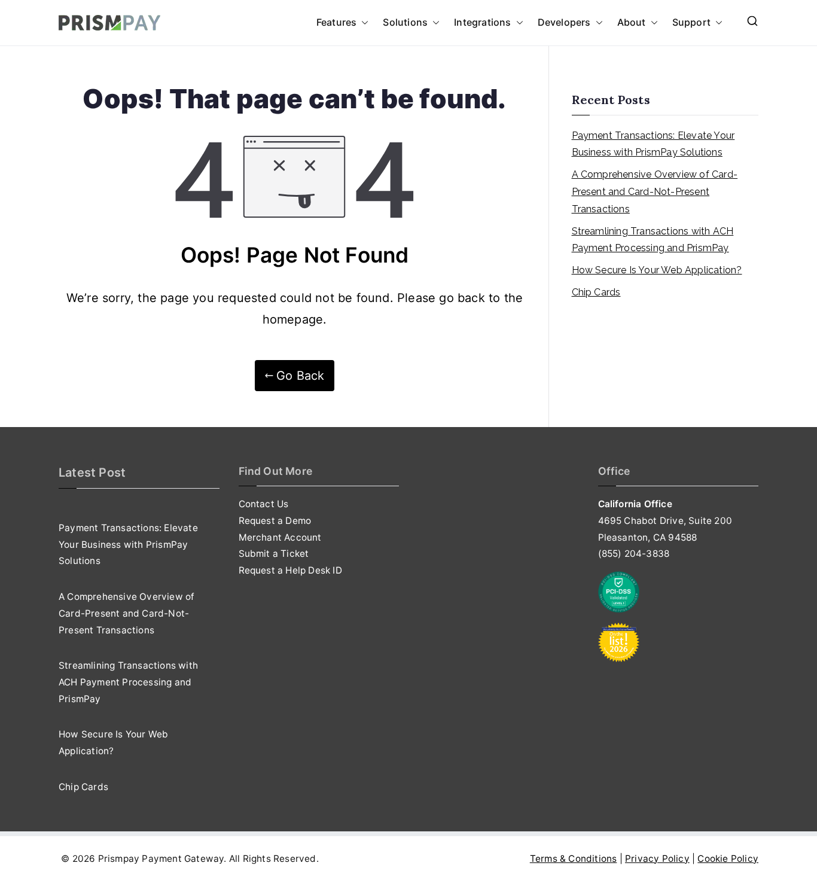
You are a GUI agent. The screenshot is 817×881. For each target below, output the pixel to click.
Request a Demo (275, 520)
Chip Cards (596, 292)
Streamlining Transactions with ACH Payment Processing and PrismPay (653, 239)
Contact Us (264, 504)
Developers (564, 22)
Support (691, 22)
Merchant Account (280, 537)
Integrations (482, 22)
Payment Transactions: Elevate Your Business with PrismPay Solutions (653, 144)
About (631, 22)
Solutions (405, 22)
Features (336, 22)
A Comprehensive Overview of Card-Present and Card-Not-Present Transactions (655, 192)
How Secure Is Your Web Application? (657, 270)
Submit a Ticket (274, 553)
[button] (362, 23)
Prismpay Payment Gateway (161, 858)
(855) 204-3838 (634, 553)
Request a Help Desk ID (290, 570)
